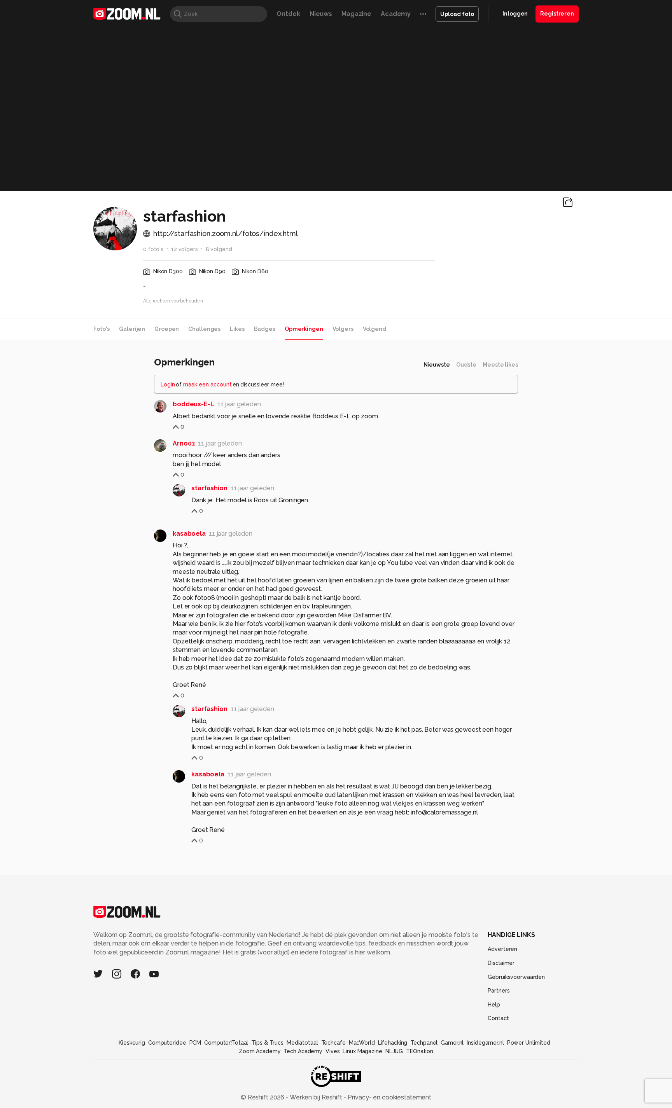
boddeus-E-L (193, 404)
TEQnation (419, 1051)
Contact (498, 1018)
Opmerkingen (304, 329)
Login (168, 384)
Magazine (356, 13)
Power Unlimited (528, 1043)
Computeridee (167, 1043)
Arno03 (184, 443)
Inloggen (515, 13)
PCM (195, 1043)
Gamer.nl (452, 1043)
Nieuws (321, 13)
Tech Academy (303, 1051)
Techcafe (333, 1043)
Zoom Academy (260, 1051)
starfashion (209, 488)
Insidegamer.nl (485, 1043)
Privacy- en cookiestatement (388, 1097)
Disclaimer (501, 963)
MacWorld (362, 1043)
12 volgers (184, 249)
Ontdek (288, 13)
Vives (333, 1051)
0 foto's (153, 249)
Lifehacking (393, 1043)
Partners (498, 990)
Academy (396, 13)
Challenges (204, 329)
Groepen (166, 329)
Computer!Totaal (226, 1043)
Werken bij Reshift (316, 1097)
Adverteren (502, 949)
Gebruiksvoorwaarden (516, 977)
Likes (237, 329)
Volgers (343, 329)
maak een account (207, 384)
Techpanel (424, 1043)
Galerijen (132, 329)
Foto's (101, 329)
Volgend (374, 329)
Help (494, 1004)
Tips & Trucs (267, 1043)
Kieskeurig (132, 1043)
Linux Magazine (362, 1051)
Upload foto (457, 14)
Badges (264, 329)
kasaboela (189, 533)
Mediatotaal (302, 1043)
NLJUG (394, 1051)
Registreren (557, 13)
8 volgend (219, 249)
